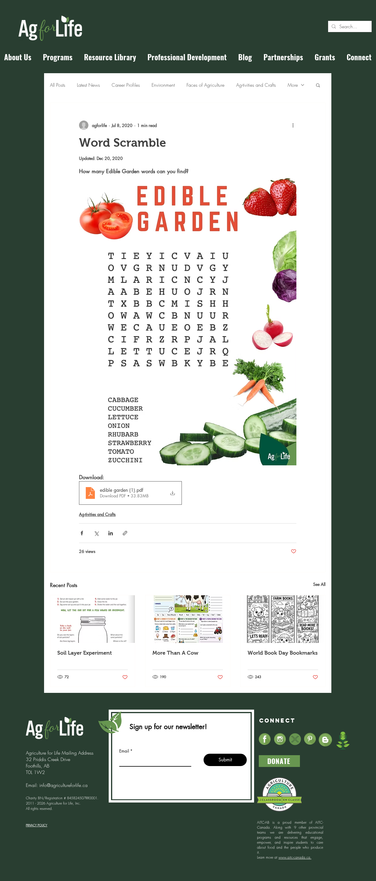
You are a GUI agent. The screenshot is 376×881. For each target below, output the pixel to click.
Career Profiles (126, 85)
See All (319, 584)
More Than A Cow (175, 653)
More (293, 85)
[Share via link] (125, 533)
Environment (163, 85)
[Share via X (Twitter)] (96, 533)
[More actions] (292, 125)
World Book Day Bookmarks (283, 653)
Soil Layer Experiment (84, 653)
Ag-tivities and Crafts (256, 85)
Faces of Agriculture (205, 85)
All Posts (57, 85)
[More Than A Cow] (187, 619)
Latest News (88, 85)
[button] (318, 85)
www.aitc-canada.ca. (294, 857)
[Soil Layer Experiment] (92, 619)
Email (124, 751)
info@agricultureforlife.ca (63, 785)
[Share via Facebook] (82, 533)
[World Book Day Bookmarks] (283, 619)
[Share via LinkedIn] (110, 533)
